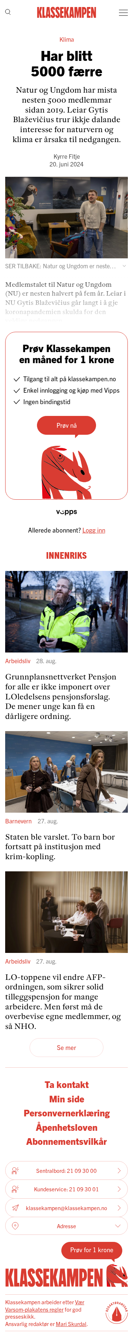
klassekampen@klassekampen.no (66, 1207)
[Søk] (8, 12)
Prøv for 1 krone (91, 1249)
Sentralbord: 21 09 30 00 (66, 1170)
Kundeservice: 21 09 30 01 (66, 1188)
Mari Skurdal (71, 1323)
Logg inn (93, 530)
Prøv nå (67, 425)
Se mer (66, 1047)
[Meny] (123, 12)
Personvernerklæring (67, 1112)
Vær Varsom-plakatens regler (44, 1305)
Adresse (66, 1225)
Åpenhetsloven (67, 1127)
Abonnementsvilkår (66, 1141)
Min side (66, 1098)
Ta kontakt (67, 1084)
